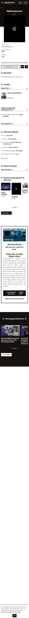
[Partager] (22, 66)
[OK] (14, 615)
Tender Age (10, 254)
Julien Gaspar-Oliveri (16, 255)
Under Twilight (4, 193)
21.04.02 (15, 197)
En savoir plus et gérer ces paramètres (11, 612)
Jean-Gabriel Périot (7, 46)
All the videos (6, 354)
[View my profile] (26, 2)
